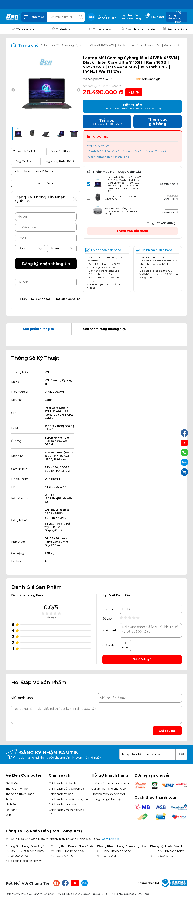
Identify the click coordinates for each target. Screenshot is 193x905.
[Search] (80, 17)
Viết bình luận (22, 698)
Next (78, 90)
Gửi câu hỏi (167, 731)
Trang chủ (28, 45)
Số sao (107, 618)
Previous (13, 90)
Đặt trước (132, 106)
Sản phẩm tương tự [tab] (38, 329)
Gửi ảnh (108, 645)
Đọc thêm (45, 183)
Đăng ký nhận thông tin (46, 263)
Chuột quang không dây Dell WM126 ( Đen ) (121, 197)
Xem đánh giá (151, 79)
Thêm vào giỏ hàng (132, 231)
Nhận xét (109, 630)
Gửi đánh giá (142, 659)
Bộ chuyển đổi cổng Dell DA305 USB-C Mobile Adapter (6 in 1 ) (121, 211)
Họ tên (107, 609)
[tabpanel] (96, 340)
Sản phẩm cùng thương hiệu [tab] (104, 329)
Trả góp (107, 121)
